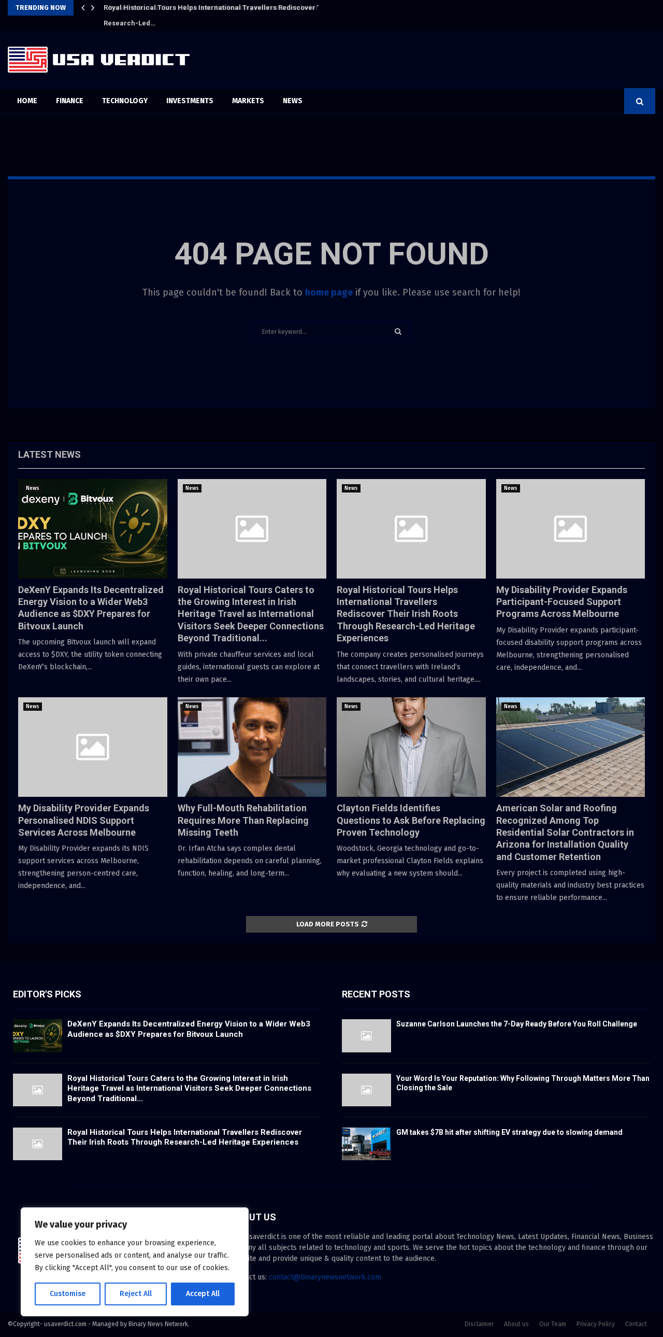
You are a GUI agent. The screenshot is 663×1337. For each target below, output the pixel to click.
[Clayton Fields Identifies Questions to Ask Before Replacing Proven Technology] (411, 747)
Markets (248, 100)
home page (329, 292)
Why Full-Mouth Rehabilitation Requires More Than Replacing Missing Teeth (243, 820)
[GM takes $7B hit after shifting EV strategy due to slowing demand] (366, 1144)
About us (516, 1324)
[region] (135, 1261)
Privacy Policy (595, 1324)
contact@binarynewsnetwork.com (325, 1277)
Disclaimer (479, 1324)
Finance (69, 100)
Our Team (552, 1324)
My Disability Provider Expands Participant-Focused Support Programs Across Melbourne (561, 602)
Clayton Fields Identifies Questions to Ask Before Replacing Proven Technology (411, 820)
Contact (636, 1324)
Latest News (49, 454)
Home (27, 100)
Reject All (136, 1293)
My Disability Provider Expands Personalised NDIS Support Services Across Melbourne (83, 820)
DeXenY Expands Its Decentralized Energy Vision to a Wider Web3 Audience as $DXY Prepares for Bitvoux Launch (188, 1029)
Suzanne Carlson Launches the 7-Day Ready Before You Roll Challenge (516, 1024)
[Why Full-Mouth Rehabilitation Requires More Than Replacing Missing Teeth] (252, 747)
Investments (189, 100)
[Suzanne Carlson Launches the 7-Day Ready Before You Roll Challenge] (366, 1035)
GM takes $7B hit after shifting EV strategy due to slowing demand (509, 1132)
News (292, 100)
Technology (125, 100)
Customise (67, 1293)
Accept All (203, 1293)
